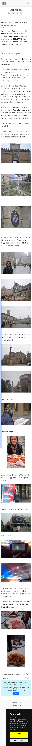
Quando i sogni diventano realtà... (16, 13)
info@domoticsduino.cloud (16, 708)
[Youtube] (15, 705)
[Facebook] (13, 705)
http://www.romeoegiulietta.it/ (13, 53)
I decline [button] (19, 737)
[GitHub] (18, 705)
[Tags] (20, 705)
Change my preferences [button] (19, 740)
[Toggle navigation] (27, 3)
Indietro (5, 678)
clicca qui (28, 674)
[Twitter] (16, 705)
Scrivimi (16, 693)
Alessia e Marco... (16, 9)
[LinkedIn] (11, 705)
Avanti (27, 678)
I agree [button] (19, 733)
